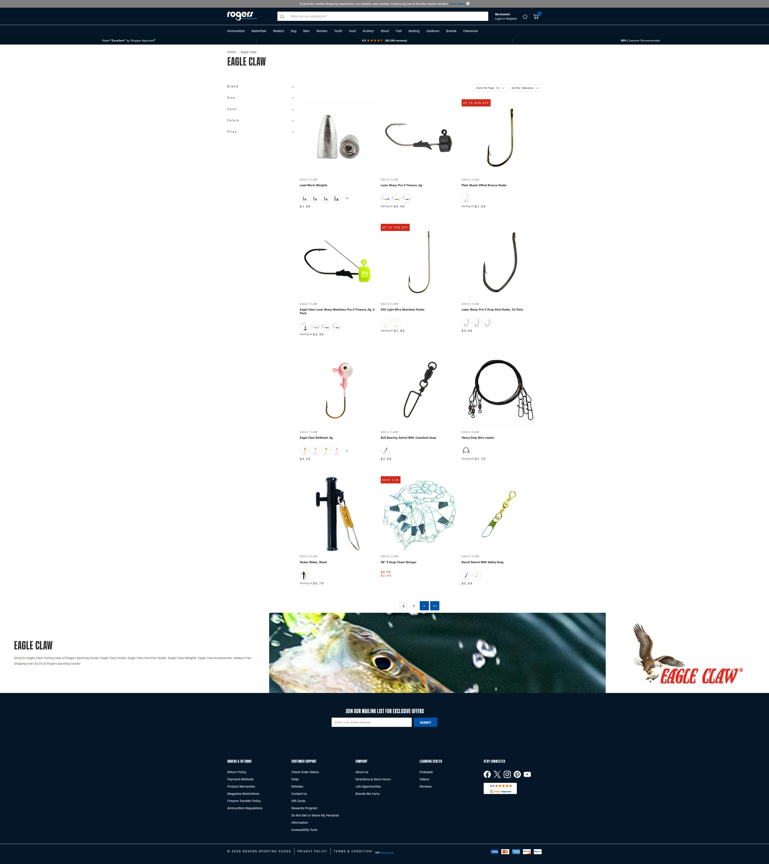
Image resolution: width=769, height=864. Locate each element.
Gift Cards (298, 801)
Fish (399, 31)
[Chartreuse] (396, 198)
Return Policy (236, 772)
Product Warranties (241, 786)
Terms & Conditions (354, 851)
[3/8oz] (336, 198)
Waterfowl (259, 31)
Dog (293, 31)
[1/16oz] (304, 198)
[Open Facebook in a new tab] (487, 774)
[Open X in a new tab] (497, 774)
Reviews (426, 786)
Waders (278, 31)
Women (321, 31)
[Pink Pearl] (336, 451)
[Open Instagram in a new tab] (507, 774)
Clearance (470, 31)
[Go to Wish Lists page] (525, 16)
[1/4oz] (325, 198)
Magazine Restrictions (243, 793)
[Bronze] (466, 198)
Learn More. (458, 4)
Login (499, 18)
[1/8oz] (315, 198)
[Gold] (385, 322)
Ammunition (236, 31)
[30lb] (466, 451)
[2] (466, 322)
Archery (368, 31)
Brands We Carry (367, 793)
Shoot (385, 31)
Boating (414, 31)
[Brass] (476, 575)
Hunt (352, 31)
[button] (467, 4)
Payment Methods (240, 779)
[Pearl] (406, 198)
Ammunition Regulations (245, 808)
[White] (315, 451)
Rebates (297, 786)
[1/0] (487, 322)
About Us (361, 772)
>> (435, 606)
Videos (424, 779)
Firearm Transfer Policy (244, 801)
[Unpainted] (385, 198)
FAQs (295, 779)
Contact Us (299, 793)
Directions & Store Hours (373, 779)
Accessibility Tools (304, 830)
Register (511, 18)
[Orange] (304, 451)
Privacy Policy (312, 851)
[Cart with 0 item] (536, 16)
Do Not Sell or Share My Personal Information (315, 818)
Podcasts (426, 772)
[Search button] (282, 16)
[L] (304, 575)
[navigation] (261, 110)
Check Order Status (305, 772)
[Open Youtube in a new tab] (527, 774)
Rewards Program (304, 808)
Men (306, 31)
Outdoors (432, 31)
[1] (476, 322)
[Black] (304, 326)
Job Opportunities (368, 786)
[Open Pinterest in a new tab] (517, 774)
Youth (338, 31)
